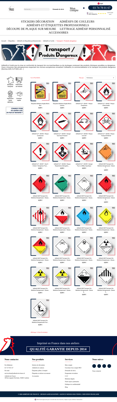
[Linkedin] (104, 366)
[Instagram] (99, 366)
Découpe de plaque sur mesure (31, 28)
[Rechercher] (48, 9)
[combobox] (34, 9)
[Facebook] (94, 366)
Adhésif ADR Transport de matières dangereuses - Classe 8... (84, 290)
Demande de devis (58, 9)
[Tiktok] (109, 366)
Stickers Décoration (37, 21)
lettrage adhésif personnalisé (85, 28)
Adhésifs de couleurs (77, 21)
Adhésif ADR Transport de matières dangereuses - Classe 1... (106, 165)
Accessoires (58, 32)
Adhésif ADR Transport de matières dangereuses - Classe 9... (106, 290)
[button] (83, 9)
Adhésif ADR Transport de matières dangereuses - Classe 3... (106, 197)
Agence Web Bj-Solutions (70, 394)
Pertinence (101, 78)
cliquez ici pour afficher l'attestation (73, 399)
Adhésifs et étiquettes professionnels (57, 25)
